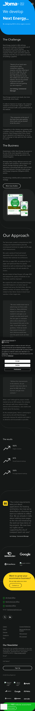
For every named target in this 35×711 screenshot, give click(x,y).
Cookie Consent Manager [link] (8, 340)
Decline (17, 365)
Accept (17, 361)
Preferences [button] (10, 355)
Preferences (17, 369)
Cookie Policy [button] (5, 353)
